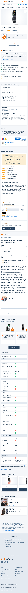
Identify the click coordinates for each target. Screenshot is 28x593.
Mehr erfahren (6, 134)
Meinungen (18, 7)
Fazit (23, 7)
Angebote (12, 7)
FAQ (16, 569)
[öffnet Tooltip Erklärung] (18, 85)
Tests (7, 7)
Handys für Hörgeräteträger (7, 4)
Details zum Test (5, 90)
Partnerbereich (4, 576)
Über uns (3, 567)
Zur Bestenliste (11, 489)
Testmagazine (18, 567)
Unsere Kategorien (5, 578)
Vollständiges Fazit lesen (7, 59)
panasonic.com (4, 469)
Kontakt (17, 576)
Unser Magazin (19, 571)
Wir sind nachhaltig (23, 4)
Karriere (3, 573)
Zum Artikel (11, 505)
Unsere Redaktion (5, 569)
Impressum (4, 584)
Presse (2, 571)
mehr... (24, 121)
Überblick (3, 7)
